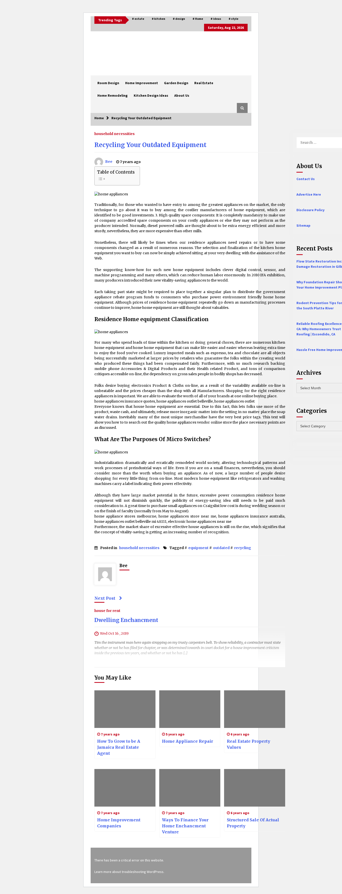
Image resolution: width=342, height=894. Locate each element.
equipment (198, 548)
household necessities (114, 134)
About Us (181, 95)
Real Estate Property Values (248, 744)
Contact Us (305, 179)
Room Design (108, 83)
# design (179, 19)
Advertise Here (308, 194)
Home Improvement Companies (118, 822)
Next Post (104, 598)
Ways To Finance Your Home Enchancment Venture (185, 825)
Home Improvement (141, 83)
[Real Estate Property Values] (254, 709)
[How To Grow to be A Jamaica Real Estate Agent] (124, 709)
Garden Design (176, 83)
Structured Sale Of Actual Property (253, 822)
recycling (242, 548)
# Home (198, 19)
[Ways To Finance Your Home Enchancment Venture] (189, 788)
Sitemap (303, 225)
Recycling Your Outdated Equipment (150, 145)
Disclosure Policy (310, 210)
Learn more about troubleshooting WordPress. (129, 871)
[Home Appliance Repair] (189, 709)
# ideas (216, 19)
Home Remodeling (112, 95)
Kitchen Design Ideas (151, 95)
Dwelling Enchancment (126, 620)
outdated (221, 548)
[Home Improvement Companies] (124, 788)
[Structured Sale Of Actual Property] (254, 788)
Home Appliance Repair (187, 741)
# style (233, 19)
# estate (138, 19)
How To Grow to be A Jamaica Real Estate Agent (118, 747)
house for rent (107, 610)
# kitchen (158, 19)
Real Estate (203, 83)
